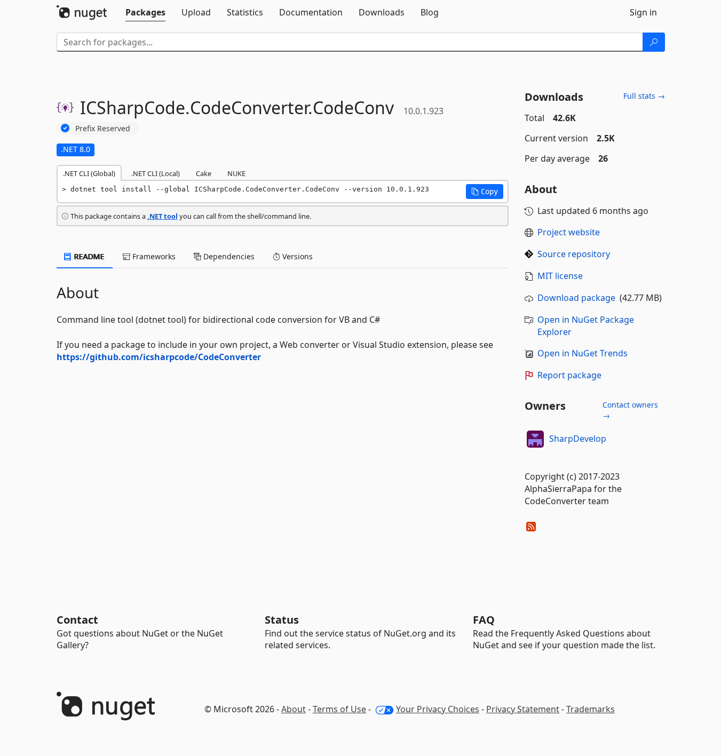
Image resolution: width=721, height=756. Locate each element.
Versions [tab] (296, 256)
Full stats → (644, 96)
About (293, 709)
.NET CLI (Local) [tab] (155, 173)
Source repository (573, 254)
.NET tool (162, 216)
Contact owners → (630, 410)
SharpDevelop (577, 438)
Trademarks (590, 709)
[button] (484, 191)
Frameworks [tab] (153, 256)
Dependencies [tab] (228, 256)
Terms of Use (339, 709)
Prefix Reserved (102, 128)
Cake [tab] (203, 173)
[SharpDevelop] (535, 439)
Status (282, 619)
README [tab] (88, 256)
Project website (568, 232)
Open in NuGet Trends (582, 353)
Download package (576, 298)
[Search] (654, 42)
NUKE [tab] (236, 173)
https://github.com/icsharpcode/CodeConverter (159, 357)
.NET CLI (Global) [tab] (89, 173)
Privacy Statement (522, 709)
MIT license (560, 276)
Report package (569, 375)
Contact (77, 619)
